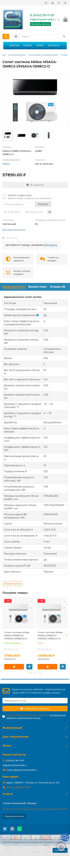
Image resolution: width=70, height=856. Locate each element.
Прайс (40, 45)
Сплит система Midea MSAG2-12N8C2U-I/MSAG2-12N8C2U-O (50, 635)
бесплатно (50, 244)
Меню (6, 745)
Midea (64, 55)
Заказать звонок (40, 24)
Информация (12, 727)
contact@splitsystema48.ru (21, 770)
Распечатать (11, 238)
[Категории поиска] (16, 36)
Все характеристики (13, 229)
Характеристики (13, 286)
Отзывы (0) (57, 286)
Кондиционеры (17, 55)
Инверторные (12, 583)
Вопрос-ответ (37, 286)
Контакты (54, 45)
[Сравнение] (52, 3)
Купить (43, 204)
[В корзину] (14, 666)
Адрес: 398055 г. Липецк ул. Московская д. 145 (32, 782)
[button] (4, 635)
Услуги (7, 793)
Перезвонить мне (14, 816)
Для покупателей (15, 736)
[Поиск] (64, 36)
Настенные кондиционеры (43, 55)
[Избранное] (46, 3)
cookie (53, 845)
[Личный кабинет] (65, 3)
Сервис (27, 45)
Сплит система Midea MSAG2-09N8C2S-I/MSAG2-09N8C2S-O (16, 635)
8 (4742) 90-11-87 (42, 15)
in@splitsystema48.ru (42, 19)
